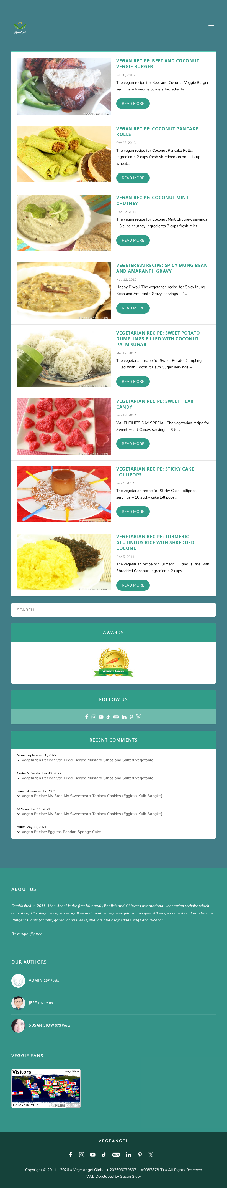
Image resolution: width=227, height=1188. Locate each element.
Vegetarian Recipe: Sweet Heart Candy (156, 404)
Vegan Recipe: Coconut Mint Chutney (152, 200)
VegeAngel (114, 1141)
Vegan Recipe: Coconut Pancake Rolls (157, 132)
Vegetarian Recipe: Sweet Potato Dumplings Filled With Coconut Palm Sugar (158, 339)
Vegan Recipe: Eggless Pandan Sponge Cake (61, 832)
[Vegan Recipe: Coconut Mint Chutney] (64, 223)
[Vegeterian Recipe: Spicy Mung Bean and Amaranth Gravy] (64, 290)
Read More (133, 103)
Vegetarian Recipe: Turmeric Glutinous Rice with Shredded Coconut (155, 542)
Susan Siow (130, 1176)
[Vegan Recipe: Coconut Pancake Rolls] (64, 154)
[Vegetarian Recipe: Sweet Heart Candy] (64, 426)
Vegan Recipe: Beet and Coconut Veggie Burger (157, 64)
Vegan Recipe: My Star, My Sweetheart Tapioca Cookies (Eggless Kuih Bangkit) (92, 795)
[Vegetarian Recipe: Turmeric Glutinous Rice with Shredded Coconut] (64, 562)
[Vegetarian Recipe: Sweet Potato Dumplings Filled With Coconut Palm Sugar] (64, 358)
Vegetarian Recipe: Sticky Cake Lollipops (155, 472)
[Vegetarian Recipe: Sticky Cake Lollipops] (64, 494)
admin (21, 791)
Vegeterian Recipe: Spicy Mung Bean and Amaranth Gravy (162, 268)
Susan (21, 755)
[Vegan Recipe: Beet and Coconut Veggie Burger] (64, 86)
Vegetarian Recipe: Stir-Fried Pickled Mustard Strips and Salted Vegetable (87, 760)
